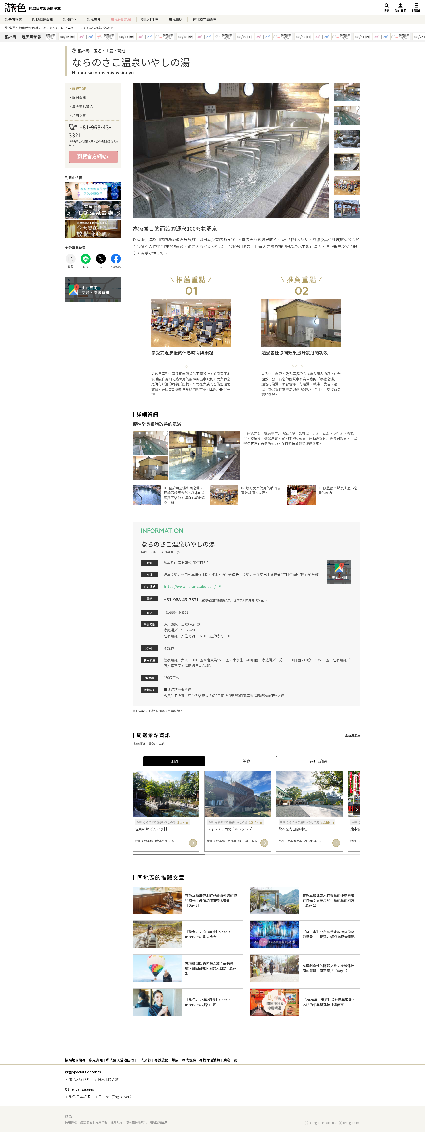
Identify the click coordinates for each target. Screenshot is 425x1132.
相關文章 (79, 115)
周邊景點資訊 (82, 106)
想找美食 (94, 19)
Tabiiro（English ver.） (116, 1096)
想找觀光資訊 (42, 19)
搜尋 (387, 10)
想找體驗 (175, 19)
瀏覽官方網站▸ (93, 156)
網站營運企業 (159, 1122)
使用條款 (71, 1122)
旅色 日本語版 (79, 1096)
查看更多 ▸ (352, 735)
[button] (136, 809)
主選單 (415, 10)
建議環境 (86, 1122)
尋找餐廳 (189, 1059)
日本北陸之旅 (108, 1079)
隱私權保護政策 (136, 1122)
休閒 (174, 761)
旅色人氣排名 (79, 1079)
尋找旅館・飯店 (166, 1059)
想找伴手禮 (150, 19)
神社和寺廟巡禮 (205, 19)
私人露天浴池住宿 (120, 1059)
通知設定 (116, 1122)
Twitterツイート (101, 259)
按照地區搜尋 (75, 1059)
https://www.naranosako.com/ (190, 586)
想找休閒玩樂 (121, 19)
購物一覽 (230, 1059)
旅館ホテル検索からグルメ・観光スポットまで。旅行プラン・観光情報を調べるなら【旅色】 (32, 9)
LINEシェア (86, 259)
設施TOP (79, 88)
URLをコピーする (71, 259)
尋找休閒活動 (209, 1059)
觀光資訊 (96, 1059)
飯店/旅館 (318, 761)
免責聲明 (101, 1122)
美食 (246, 761)
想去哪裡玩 (13, 19)
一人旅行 (144, 1059)
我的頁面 (400, 10)
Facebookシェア (116, 259)
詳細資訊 (79, 97)
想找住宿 (70, 19)
